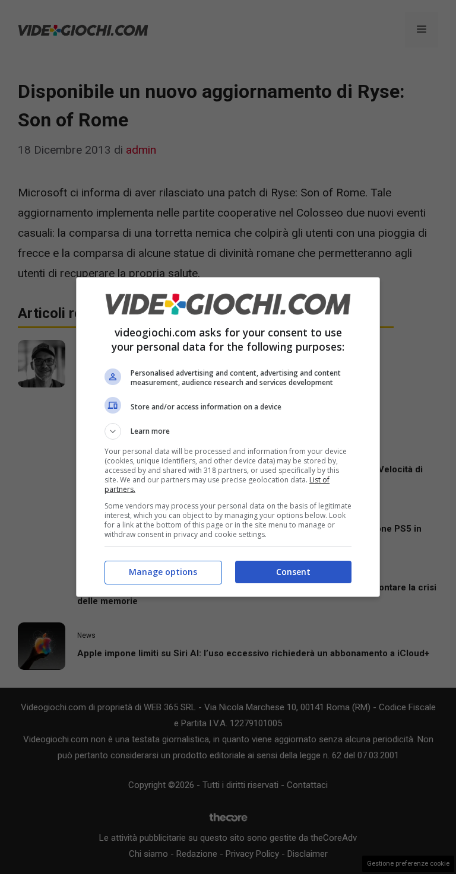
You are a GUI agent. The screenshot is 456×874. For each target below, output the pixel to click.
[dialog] (228, 437)
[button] (228, 431)
